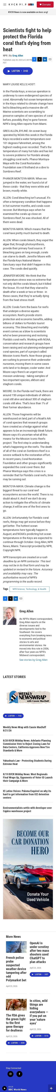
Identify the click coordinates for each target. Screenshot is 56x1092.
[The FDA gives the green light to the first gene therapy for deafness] (16, 1004)
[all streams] (52, 1088)
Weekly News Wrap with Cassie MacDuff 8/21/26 (24, 729)
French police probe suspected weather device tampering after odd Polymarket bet (16, 969)
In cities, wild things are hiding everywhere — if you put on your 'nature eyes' (39, 1012)
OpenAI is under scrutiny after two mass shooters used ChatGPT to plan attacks (39, 952)
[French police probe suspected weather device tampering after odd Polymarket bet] (16, 947)
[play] (4, 1088)
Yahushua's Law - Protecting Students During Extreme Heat (27, 762)
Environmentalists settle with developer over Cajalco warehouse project (27, 809)
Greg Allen (17, 55)
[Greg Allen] (9, 616)
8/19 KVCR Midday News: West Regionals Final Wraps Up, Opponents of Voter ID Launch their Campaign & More (28, 777)
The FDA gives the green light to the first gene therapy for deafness (16, 1022)
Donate (46, 4)
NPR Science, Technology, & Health (29, 589)
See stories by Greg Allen (33, 659)
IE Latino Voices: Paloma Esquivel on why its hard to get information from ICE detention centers (27, 794)
